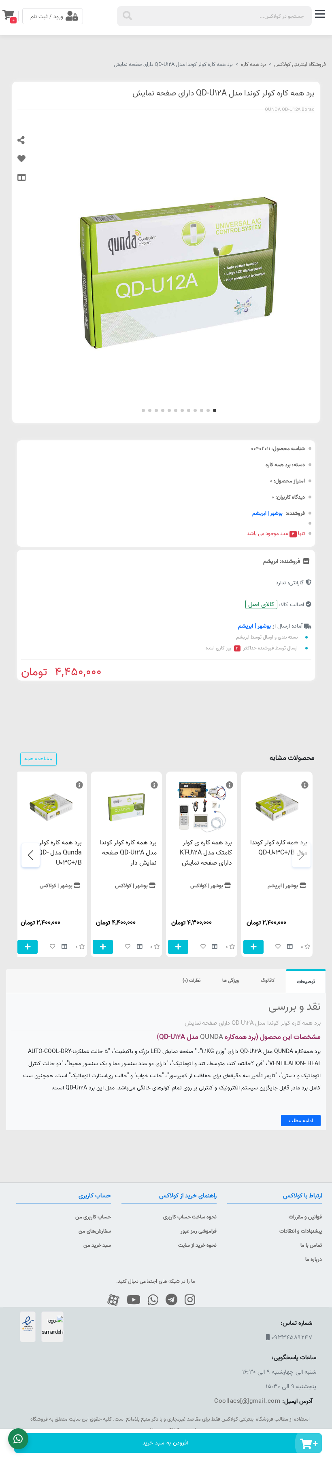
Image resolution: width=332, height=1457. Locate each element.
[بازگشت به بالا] (322, 1403)
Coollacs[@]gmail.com (247, 1401)
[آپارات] (110, 1300)
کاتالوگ (268, 980)
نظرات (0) (191, 980)
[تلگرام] (168, 1300)
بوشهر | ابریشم (267, 513)
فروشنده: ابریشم (282, 561)
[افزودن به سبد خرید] (253, 947)
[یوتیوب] (130, 1300)
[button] (214, 410)
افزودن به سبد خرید (165, 1442)
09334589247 (292, 1337)
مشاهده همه (38, 758)
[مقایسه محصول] (27, 181)
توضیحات (306, 982)
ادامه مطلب (301, 1120)
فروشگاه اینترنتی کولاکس (300, 64)
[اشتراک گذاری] (27, 144)
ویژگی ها (230, 980)
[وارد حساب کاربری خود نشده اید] (27, 162)
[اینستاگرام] (187, 1300)
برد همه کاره (253, 64)
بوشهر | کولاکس (206, 885)
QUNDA (210, 1036)
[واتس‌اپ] (150, 1300)
